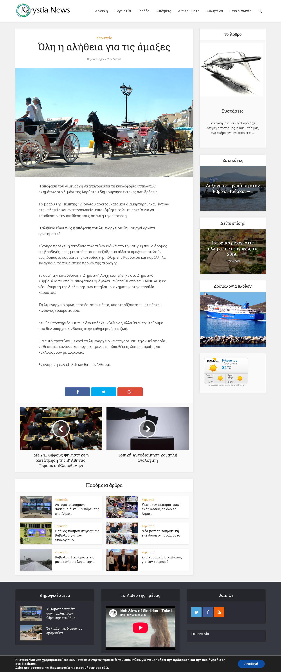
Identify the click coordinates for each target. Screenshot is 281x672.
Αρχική (101, 11)
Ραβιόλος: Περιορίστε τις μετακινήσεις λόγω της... (74, 559)
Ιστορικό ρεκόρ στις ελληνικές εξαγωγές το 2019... (232, 248)
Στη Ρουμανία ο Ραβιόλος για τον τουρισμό (162, 559)
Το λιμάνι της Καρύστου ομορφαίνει (64, 630)
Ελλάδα (143, 11)
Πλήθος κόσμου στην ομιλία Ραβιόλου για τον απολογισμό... (77, 535)
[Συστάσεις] (231, 70)
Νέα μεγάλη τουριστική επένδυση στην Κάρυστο (161, 533)
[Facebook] (208, 612)
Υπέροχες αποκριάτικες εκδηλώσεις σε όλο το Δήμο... (161, 509)
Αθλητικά (214, 11)
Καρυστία (122, 11)
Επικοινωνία (240, 11)
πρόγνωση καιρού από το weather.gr (226, 385)
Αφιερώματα (189, 11)
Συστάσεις (233, 111)
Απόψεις (163, 11)
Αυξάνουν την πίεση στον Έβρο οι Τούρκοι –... (233, 188)
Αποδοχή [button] (251, 664)
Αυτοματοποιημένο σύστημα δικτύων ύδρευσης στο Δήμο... (77, 509)
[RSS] (219, 612)
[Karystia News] (42, 10)
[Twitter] (196, 612)
